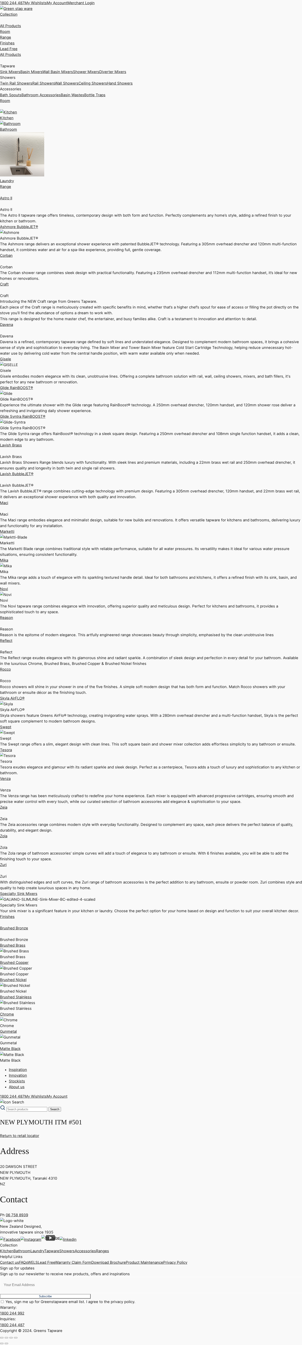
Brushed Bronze (14, 928)
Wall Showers (66, 83)
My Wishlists (36, 3)
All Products (10, 26)
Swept (5, 727)
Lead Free (8, 49)
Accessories (85, 1251)
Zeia (3, 807)
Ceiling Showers (92, 83)
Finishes (7, 43)
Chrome (7, 1014)
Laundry (37, 1251)
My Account (57, 3)
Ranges (102, 1251)
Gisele (5, 359)
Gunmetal (8, 1031)
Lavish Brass (11, 445)
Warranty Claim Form (73, 1262)
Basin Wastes (72, 95)
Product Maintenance (144, 1262)
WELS (33, 1262)
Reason (6, 617)
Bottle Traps (94, 95)
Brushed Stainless (16, 997)
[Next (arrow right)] (6, 1343)
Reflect (6, 640)
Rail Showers (43, 83)
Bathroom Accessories (41, 95)
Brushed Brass (12, 945)
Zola (3, 836)
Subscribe (45, 1296)
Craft (4, 284)
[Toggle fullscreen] (6, 1337)
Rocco (5, 669)
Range (5, 37)
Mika (4, 560)
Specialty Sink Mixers (18, 893)
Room (5, 31)
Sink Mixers (10, 72)
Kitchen (6, 1251)
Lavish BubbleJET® (16, 474)
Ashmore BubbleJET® (19, 227)
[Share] (11, 1337)
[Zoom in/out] (2, 1337)
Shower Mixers (86, 72)
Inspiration (18, 1069)
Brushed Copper (14, 962)
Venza (5, 778)
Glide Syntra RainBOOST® (22, 416)
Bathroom (22, 1251)
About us (17, 1087)
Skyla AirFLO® (12, 698)
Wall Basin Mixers (57, 72)
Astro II (6, 198)
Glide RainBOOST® (16, 388)
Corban (6, 255)
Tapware (51, 1251)
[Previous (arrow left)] (2, 1343)
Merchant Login (81, 3)
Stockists (17, 1081)
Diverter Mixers (112, 72)
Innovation (18, 1075)
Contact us (9, 1262)
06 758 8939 (17, 1215)
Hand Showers (120, 83)
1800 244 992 (12, 1313)
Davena (6, 324)
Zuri (3, 865)
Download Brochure (108, 1262)
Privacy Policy (175, 1262)
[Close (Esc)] (15, 1337)
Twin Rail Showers (16, 83)
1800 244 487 (12, 3)
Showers (67, 1251)
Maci (4, 503)
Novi (4, 589)
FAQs (23, 1262)
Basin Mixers (31, 72)
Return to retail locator (19, 1135)
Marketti (7, 531)
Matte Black (10, 1048)
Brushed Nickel (13, 980)
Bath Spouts (10, 95)
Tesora (6, 750)
